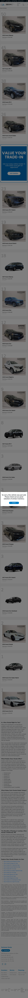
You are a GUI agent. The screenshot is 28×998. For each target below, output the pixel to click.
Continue (14, 502)
